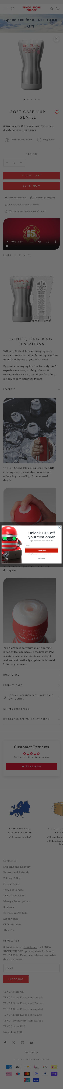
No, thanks (41, 558)
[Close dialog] (59, 527)
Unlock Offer (41, 550)
